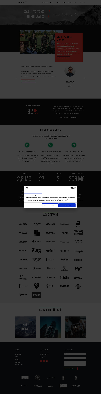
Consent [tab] (33, 191)
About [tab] (68, 191)
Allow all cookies (67, 205)
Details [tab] (50, 191)
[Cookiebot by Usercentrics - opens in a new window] (70, 188)
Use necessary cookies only (50, 205)
